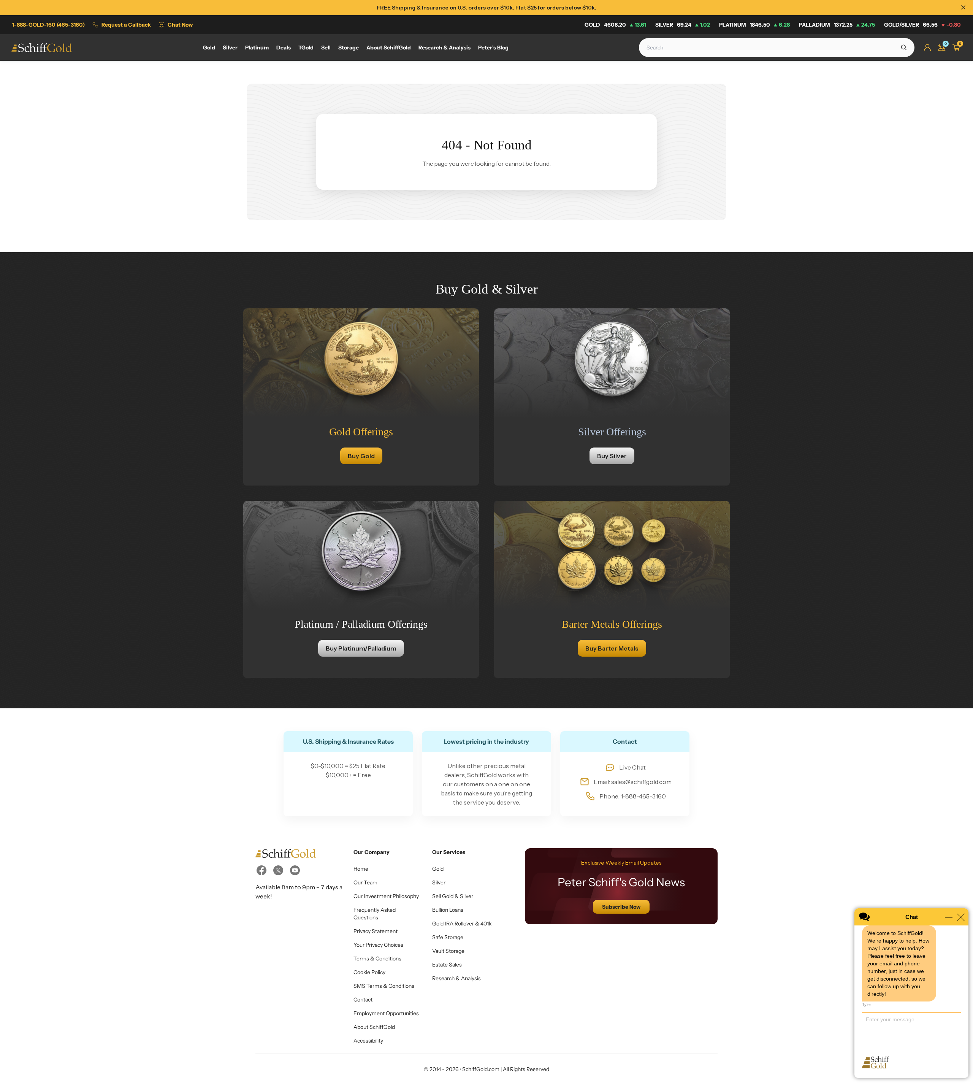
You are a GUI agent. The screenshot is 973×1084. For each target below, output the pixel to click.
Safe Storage (447, 937)
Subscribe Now (621, 906)
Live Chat (632, 767)
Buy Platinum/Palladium (361, 648)
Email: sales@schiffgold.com (633, 782)
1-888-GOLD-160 (48, 24)
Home (360, 868)
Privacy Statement (375, 931)
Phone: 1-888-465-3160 (632, 796)
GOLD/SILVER (922, 24)
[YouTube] (295, 870)
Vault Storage (448, 951)
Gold (615, 24)
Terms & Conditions (377, 958)
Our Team (365, 882)
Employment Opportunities (386, 1013)
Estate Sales (447, 964)
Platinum (754, 24)
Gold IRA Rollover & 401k (461, 923)
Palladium (837, 24)
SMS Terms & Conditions (383, 985)
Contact (362, 999)
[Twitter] (278, 870)
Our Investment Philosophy (386, 896)
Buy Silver (612, 456)
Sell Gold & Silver (452, 896)
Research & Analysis (456, 978)
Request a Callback (126, 24)
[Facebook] (261, 870)
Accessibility (368, 1040)
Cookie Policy (369, 972)
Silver (682, 24)
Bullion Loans (447, 909)
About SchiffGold (374, 1027)
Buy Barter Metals (612, 648)
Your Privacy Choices (378, 944)
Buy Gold (361, 456)
